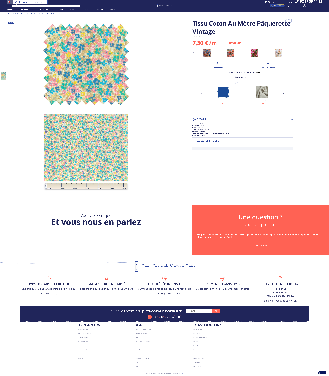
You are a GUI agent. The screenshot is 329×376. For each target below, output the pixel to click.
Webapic (182, 373)
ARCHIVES (72, 9)
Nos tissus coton (35, 13)
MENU (8, 6)
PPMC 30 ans (99, 9)
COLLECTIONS (59, 9)
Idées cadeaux (85, 9)
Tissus (27, 13)
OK (216, 311)
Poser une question (260, 245)
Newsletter (112, 9)
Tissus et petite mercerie (18, 13)
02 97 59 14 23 (284, 295)
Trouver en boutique (268, 67)
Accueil (9, 13)
